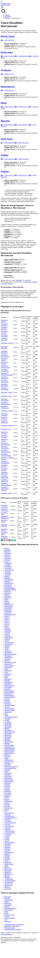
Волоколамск (8, 606)
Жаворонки (8, 652)
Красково (7, 689)
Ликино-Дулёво (9, 710)
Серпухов (7, 819)
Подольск (7, 560)
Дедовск (7, 634)
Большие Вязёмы (9, 588)
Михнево (7, 738)
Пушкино (7, 786)
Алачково (7, 565)
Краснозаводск (9, 695)
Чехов (6, 865)
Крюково (7, 700)
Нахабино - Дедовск (4, 363)
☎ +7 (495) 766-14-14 (8, 90)
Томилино (7, 844)
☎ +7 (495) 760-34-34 (8, 107)
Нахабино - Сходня (4, 440)
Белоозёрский (8, 579)
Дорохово (7, 646)
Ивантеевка (8, 667)
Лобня (6, 715)
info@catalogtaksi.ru (7, 934)
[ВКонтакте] (2, 540)
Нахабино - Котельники (5, 399)
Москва (6, 548)
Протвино (7, 783)
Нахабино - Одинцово (4, 335)
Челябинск (7, 921)
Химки (6, 561)
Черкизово (7, 862)
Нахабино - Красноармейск (6, 403)
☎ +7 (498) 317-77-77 (8, 74)
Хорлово (7, 857)
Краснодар (7, 903)
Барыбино (7, 578)
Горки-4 (6, 621)
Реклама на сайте (9, 928)
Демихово (7, 636)
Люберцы (7, 556)
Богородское (8, 584)
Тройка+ (5, 171)
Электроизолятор (9, 880)
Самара (6, 916)
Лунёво (6, 720)
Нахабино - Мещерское (4, 480)
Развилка (7, 789)
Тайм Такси (7, 139)
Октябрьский (8, 760)
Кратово (7, 698)
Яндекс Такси (8, 36)
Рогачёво (7, 804)
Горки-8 (6, 627)
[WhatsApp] (12, 540)
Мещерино (7, 735)
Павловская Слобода (11, 766)
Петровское (8, 773)
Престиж (5, 121)
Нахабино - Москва (4, 321)
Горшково (7, 629)
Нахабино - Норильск (4, 525)
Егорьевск (7, 651)
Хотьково (7, 859)
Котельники (8, 687)
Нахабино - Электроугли (5, 447)
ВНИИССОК (8, 604)
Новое (4, 103)
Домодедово (8, 644)
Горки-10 (7, 616)
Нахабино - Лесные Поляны (6, 454)
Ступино (7, 836)
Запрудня (7, 659)
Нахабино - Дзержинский (5, 366)
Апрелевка (7, 568)
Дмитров (7, 639)
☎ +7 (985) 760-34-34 (22, 107)
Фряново (7, 856)
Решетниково (8, 801)
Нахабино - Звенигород (4, 381)
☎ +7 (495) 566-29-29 (8, 125)
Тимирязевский (9, 842)
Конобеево (7, 684)
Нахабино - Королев (4, 332)
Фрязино (7, 854)
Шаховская (7, 870)
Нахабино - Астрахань (4, 506)
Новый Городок (9, 753)
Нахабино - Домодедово (5, 370)
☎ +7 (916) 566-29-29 (22, 125)
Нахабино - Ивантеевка (4, 385)
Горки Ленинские (10, 614)
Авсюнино (7, 889)
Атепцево (7, 571)
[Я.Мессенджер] (15, 540)
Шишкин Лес (8, 874)
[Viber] (9, 540)
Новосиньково (9, 751)
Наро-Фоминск (9, 745)
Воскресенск (8, 608)
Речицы (6, 799)
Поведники (8, 776)
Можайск (7, 740)
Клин (6, 677)
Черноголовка (8, 864)
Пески (6, 771)
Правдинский (8, 779)
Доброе (6, 641)
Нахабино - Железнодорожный (7, 374)
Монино (7, 743)
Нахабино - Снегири (4, 465)
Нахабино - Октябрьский (5, 462)
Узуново (7, 851)
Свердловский (9, 813)
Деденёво (7, 632)
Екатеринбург (8, 900)
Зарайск (6, 660)
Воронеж (7, 898)
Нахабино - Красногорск (5, 407)
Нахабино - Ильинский (4, 388)
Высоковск (7, 609)
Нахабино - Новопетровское (6, 484)
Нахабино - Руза (6, 429)
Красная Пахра (9, 690)
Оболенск (7, 756)
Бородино (7, 591)
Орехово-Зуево (9, 761)
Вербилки (7, 598)
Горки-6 (6, 624)
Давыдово (7, 631)
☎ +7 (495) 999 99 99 (7, 40)
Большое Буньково (10, 589)
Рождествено (8, 808)
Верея (6, 599)
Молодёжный (8, 741)
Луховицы (7, 722)
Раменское (7, 791)
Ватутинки (7, 596)
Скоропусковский (10, 822)
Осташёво (7, 763)
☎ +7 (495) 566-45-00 (8, 159)
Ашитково (7, 573)
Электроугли (8, 884)
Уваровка (7, 847)
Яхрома (6, 887)
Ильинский (8, 670)
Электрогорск (8, 879)
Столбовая (7, 834)
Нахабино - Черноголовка (5, 443)
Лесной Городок (9, 705)
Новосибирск (8, 910)
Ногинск (7, 755)
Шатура (6, 867)
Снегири (7, 824)
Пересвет (7, 770)
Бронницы (7, 593)
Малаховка (7, 727)
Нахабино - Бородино (4, 347)
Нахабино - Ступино (4, 436)
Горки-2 (6, 617)
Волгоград (7, 896)
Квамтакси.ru (8, 86)
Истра (6, 672)
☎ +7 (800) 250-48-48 (22, 159)
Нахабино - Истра (6, 392)
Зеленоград (8, 553)
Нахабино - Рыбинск (4, 529)
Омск (6, 911)
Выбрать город (5, 5)
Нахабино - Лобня (6, 411)
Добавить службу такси (11, 926)
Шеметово (7, 872)
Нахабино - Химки (7, 343)
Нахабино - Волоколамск (5, 355)
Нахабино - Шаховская (4, 476)
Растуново (7, 793)
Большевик (7, 586)
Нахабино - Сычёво (4, 469)
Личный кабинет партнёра (12, 929)
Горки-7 (6, 626)
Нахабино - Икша (6, 493)
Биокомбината (8, 583)
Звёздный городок (10, 662)
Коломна (7, 680)
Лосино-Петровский (10, 717)
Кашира (6, 675)
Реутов (6, 798)
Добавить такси (6, 3)
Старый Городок (9, 832)
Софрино (7, 829)
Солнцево (7, 827)
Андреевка (7, 566)
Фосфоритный (9, 852)
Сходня (6, 837)
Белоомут (7, 581)
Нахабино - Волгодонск (5, 509)
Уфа (5, 920)
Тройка (4, 155)
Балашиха (7, 550)
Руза (5, 811)
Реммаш (7, 796)
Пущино (7, 788)
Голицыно (7, 613)
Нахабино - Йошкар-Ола (5, 517)
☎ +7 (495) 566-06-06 (8, 143)
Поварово (7, 775)
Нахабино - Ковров (4, 520)
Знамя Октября (9, 665)
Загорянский (8, 657)
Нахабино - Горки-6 (4, 359)
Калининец (8, 674)
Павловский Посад (10, 768)
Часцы (6, 860)
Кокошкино (8, 679)
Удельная (7, 849)
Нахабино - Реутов (7, 425)
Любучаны (7, 725)
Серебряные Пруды (10, 818)
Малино (7, 728)
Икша (6, 669)
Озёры (6, 758)
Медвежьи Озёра (9, 732)
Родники (7, 806)
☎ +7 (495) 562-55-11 (8, 175)
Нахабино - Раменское (4, 421)
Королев (7, 555)
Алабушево (8, 563)
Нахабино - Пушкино (4, 418)
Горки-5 (6, 622)
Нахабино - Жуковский (4, 377)
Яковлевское (8, 885)
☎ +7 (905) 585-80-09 (8, 56)
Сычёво (6, 839)
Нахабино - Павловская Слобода (4, 488)
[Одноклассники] (4, 540)
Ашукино (7, 575)
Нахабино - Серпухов (4, 432)
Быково (6, 594)
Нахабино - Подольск (4, 339)
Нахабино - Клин (6, 396)
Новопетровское (9, 750)
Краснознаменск (9, 697)
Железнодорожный (10, 654)
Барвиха (7, 576)
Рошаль (6, 809)
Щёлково (7, 877)
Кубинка (7, 702)
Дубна (6, 649)
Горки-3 (6, 619)
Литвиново (8, 712)
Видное (6, 601)
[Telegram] (7, 540)
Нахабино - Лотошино (4, 414)
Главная (6, 15)
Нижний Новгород (10, 908)
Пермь (6, 913)
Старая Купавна (9, 831)
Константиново (9, 685)
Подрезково (8, 778)
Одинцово (7, 558)
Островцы (7, 765)
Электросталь (8, 882)
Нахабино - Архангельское (5, 451)
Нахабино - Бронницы (4, 352)
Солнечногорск (9, 826)
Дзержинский (8, 637)
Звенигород (8, 664)
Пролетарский (8, 781)
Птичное (7, 784)
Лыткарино (8, 723)
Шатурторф (8, 869)
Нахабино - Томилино (4, 473)
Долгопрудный (9, 642)
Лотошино (7, 718)
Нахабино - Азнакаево (4, 537)
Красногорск (8, 694)
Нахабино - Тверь (4, 533)
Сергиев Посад (9, 816)
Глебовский (8, 611)
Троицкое (7, 846)
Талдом (6, 841)
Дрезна (6, 647)
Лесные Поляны (9, 708)
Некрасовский (8, 746)
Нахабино (7, 16)
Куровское (7, 703)
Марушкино (8, 730)
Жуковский (8, 656)
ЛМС (6, 713)
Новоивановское (9, 748)
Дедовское (6, 70)
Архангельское (9, 570)
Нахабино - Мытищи (4, 328)
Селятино (7, 814)
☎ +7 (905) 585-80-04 (22, 56)
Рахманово (7, 794)
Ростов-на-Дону (9, 915)
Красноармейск (9, 692)
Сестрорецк (8, 821)
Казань (6, 901)
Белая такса (7, 52)
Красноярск (8, 905)
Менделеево (8, 733)
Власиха (7, 603)
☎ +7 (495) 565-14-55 (22, 175)
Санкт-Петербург (9, 918)
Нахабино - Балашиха (4, 324)
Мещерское (8, 737)
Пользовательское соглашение (13, 924)
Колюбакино (8, 682)
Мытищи (7, 551)
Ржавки (6, 803)
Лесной (6, 707)
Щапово (7, 875)
